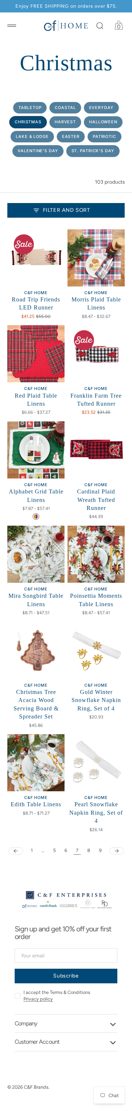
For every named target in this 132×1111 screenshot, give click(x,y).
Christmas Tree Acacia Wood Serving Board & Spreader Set (36, 704)
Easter (71, 136)
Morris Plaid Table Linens (96, 303)
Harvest (65, 121)
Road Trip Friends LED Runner (36, 303)
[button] (11, 25)
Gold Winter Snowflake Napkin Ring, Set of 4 (96, 700)
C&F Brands (36, 1087)
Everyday (101, 107)
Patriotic (104, 136)
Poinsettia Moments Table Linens (96, 600)
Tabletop (29, 107)
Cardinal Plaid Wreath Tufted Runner (96, 499)
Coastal (65, 107)
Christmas (28, 121)
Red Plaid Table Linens (36, 400)
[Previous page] (15, 851)
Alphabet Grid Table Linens (36, 495)
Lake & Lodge (32, 136)
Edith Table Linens (36, 804)
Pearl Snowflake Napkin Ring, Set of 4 (96, 812)
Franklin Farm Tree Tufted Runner (96, 400)
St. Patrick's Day (93, 150)
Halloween (103, 121)
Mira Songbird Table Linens (35, 600)
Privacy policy (38, 999)
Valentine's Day (38, 150)
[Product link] (36, 257)
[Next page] (116, 851)
